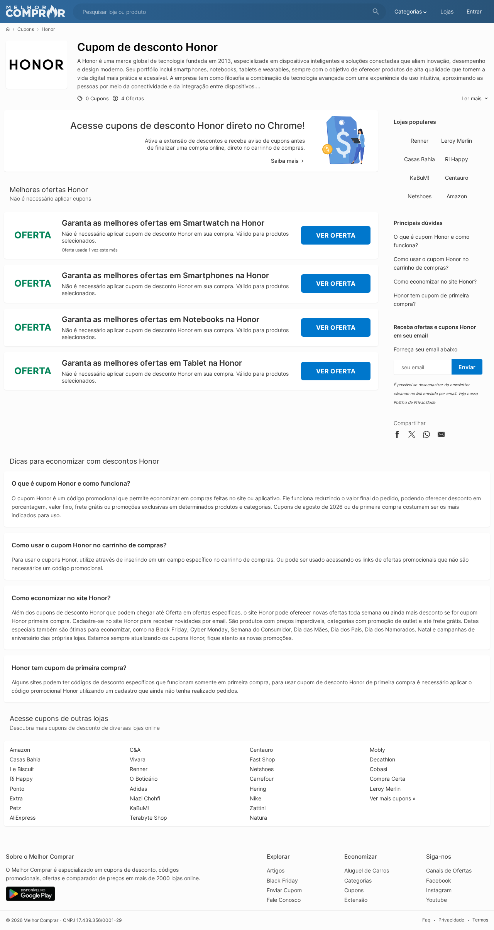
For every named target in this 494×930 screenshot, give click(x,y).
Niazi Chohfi (145, 798)
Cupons (25, 29)
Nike (255, 798)
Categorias (358, 880)
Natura (258, 817)
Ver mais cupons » (393, 798)
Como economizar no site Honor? (435, 281)
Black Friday (282, 880)
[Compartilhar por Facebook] (397, 435)
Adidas (138, 788)
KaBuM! (419, 177)
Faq (426, 920)
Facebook (438, 880)
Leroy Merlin (456, 140)
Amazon (457, 196)
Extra (16, 798)
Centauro (456, 177)
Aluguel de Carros (366, 870)
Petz (15, 808)
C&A (135, 749)
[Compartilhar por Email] (441, 435)
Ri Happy (456, 159)
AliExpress (23, 817)
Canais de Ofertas (449, 870)
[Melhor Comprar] (37, 12)
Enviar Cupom (284, 890)
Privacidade (451, 920)
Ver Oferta (335, 235)
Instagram (439, 890)
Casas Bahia (419, 159)
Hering (258, 788)
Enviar (466, 367)
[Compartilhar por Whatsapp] (426, 435)
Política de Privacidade (414, 402)
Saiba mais (285, 160)
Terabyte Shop (148, 817)
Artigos (275, 870)
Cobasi (378, 769)
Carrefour (262, 778)
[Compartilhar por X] (411, 435)
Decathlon (382, 759)
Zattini (258, 808)
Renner (419, 140)
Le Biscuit (22, 769)
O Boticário (143, 778)
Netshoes (419, 196)
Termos (480, 920)
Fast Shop (262, 759)
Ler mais (472, 98)
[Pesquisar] (376, 11)
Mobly (377, 749)
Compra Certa (387, 778)
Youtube (436, 899)
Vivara (137, 759)
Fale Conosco (284, 899)
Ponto (17, 788)
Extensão (355, 899)
